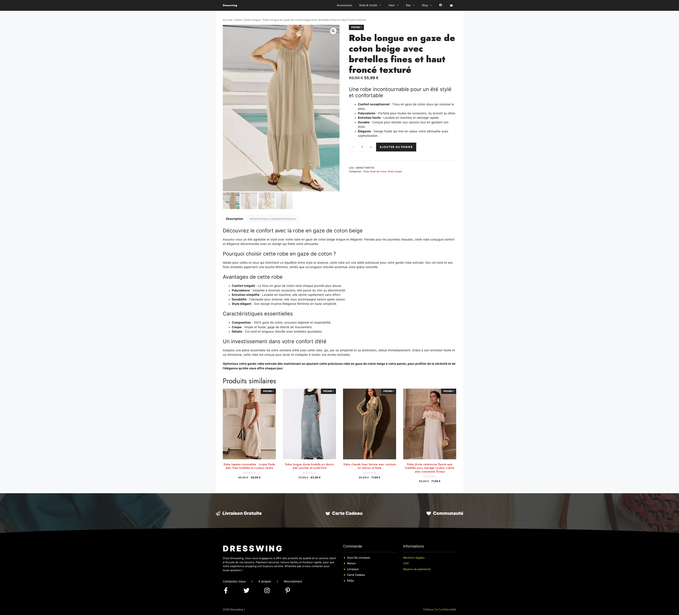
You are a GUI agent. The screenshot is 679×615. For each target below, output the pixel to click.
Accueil (228, 20)
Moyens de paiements (417, 569)
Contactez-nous (234, 581)
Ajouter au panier (396, 147)
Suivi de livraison (358, 557)
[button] (333, 31)
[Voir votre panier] (451, 5)
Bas (408, 5)
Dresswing (230, 5)
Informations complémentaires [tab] (272, 219)
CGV (406, 563)
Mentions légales (414, 557)
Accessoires (344, 5)
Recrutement (293, 581)
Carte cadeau (356, 574)
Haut (391, 5)
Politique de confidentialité (439, 609)
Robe (238, 20)
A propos (264, 581)
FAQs (350, 580)
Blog (425, 5)
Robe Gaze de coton (375, 171)
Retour (351, 563)
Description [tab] (234, 219)
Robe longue (252, 20)
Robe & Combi (368, 5)
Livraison (353, 569)
